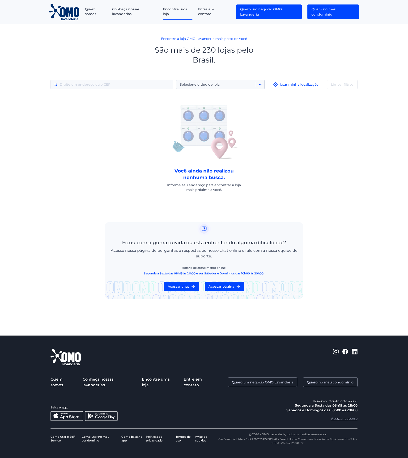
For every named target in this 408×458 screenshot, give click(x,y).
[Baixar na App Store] (67, 416)
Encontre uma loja (175, 11)
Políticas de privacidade (154, 438)
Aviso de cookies (201, 438)
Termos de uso (183, 438)
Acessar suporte (344, 418)
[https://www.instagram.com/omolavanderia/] (336, 357)
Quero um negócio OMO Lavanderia (261, 12)
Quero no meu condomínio (323, 12)
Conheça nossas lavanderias (126, 11)
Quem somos (90, 11)
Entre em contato (206, 11)
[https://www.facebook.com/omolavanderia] (345, 357)
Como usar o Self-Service (63, 438)
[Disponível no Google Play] (101, 416)
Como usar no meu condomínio (95, 438)
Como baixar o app (131, 438)
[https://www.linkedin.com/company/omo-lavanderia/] (354, 357)
